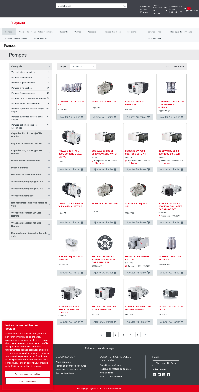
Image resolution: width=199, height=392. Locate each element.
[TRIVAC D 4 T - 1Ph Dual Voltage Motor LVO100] (72, 188)
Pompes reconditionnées (16, 38)
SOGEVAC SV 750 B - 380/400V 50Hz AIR (136, 152)
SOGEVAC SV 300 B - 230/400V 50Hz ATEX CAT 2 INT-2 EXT (103, 259)
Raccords (64, 32)
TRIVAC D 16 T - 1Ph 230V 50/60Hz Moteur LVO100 (70, 154)
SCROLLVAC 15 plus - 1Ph (105, 203)
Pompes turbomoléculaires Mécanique (24, 126)
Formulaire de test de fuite (68, 369)
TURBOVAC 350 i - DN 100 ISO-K (170, 258)
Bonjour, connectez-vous (160, 6)
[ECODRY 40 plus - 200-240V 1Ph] (72, 241)
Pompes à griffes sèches (23, 82)
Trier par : (63, 66)
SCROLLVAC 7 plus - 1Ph (104, 101)
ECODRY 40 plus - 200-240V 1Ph (70, 258)
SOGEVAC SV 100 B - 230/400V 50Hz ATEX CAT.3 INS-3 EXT (170, 206)
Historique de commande (181, 32)
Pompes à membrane (21, 77)
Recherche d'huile (65, 373)
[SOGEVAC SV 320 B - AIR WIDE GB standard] (138, 291)
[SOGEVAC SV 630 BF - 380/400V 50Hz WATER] (105, 135)
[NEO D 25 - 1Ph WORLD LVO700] (138, 241)
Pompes (8, 32)
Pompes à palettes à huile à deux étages (27, 118)
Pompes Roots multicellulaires (25, 103)
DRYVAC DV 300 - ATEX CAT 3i (171, 308)
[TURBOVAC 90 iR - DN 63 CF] (71, 86)
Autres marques (40, 38)
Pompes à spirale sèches (23, 93)
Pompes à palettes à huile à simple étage (27, 110)
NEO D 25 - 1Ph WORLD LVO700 (137, 258)
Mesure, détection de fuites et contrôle (36, 32)
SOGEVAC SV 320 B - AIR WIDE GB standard (138, 308)
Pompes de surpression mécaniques (28, 98)
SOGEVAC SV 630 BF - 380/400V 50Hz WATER (104, 152)
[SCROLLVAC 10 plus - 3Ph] (138, 188)
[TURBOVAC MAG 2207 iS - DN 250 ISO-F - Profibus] (171, 86)
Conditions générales (110, 365)
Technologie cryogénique (23, 72)
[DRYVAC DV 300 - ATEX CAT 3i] (172, 291)
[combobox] (89, 6)
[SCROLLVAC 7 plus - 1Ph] (105, 86)
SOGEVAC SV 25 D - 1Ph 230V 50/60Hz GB (104, 308)
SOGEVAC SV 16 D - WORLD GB (135, 103)
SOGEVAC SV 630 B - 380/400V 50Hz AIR (169, 152)
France (144, 12)
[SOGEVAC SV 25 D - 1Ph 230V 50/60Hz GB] (105, 291)
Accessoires (93, 32)
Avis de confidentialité (111, 376)
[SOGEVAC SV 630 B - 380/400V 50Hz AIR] (172, 135)
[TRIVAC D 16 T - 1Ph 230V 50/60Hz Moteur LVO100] (72, 135)
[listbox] (176, 11)
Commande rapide (156, 32)
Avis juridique (106, 372)
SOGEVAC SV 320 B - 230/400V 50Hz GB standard (69, 309)
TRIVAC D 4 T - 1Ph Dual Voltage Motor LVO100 (70, 205)
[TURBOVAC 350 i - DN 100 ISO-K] (172, 241)
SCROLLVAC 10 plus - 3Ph (136, 205)
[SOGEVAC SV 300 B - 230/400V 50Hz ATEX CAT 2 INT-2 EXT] (105, 241)
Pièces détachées (113, 32)
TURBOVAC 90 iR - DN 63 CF (71, 103)
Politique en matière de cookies (115, 369)
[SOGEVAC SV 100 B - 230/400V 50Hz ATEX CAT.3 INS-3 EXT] (172, 188)
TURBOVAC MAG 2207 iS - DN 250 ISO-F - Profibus (171, 104)
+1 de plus (99, 163)
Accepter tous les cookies (27, 374)
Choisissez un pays (166, 363)
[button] (71, 117)
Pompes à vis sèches (21, 88)
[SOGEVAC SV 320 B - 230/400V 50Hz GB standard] (72, 291)
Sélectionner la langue (175, 8)
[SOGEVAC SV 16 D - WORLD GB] (138, 86)
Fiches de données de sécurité (71, 365)
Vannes (77, 32)
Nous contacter (154, 38)
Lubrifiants (132, 32)
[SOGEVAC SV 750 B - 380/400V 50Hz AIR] (138, 135)
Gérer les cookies (27, 381)
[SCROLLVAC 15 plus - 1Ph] (105, 188)
